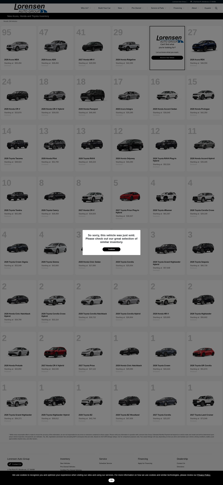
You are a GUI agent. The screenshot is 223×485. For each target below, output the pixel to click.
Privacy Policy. (204, 475)
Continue (111, 249)
